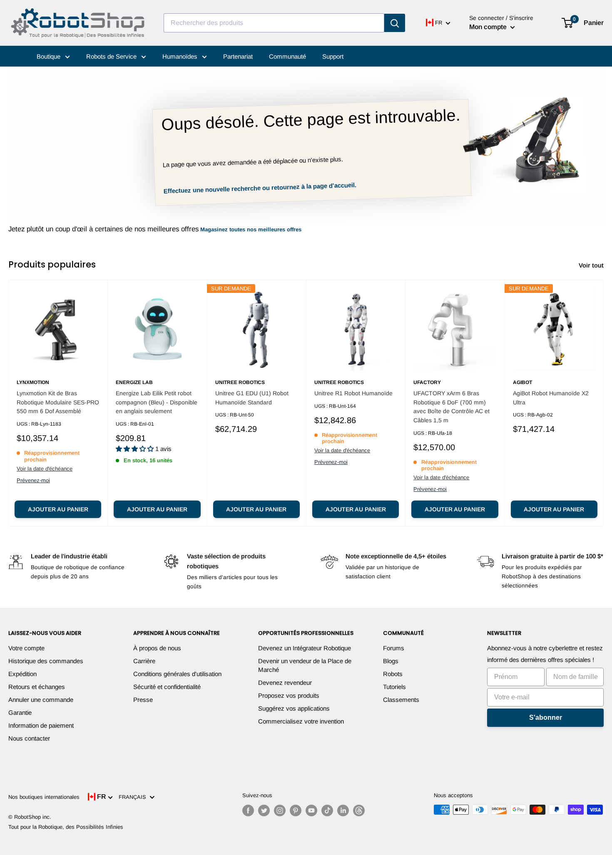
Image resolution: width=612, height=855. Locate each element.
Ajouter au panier (58, 509)
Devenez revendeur (285, 682)
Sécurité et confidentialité (167, 686)
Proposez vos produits (288, 695)
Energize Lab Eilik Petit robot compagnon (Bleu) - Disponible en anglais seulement (156, 402)
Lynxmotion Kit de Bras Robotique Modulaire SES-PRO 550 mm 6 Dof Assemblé (58, 402)
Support (332, 56)
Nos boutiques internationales (44, 797)
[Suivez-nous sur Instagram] (280, 810)
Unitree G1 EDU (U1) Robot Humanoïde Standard (252, 398)
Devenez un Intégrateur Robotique (304, 648)
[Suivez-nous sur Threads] (359, 810)
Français (134, 797)
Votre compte (26, 648)
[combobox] (274, 22)
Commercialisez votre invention (301, 721)
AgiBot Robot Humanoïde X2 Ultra (551, 398)
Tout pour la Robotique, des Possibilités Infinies (65, 827)
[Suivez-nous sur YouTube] (311, 810)
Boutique (49, 56)
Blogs (390, 660)
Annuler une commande (40, 699)
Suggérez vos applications (294, 708)
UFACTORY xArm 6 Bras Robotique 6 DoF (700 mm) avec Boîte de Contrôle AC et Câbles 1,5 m (451, 407)
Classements (401, 699)
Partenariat (238, 56)
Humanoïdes (180, 56)
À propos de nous (157, 648)
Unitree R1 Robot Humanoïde (353, 393)
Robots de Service (112, 56)
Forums (393, 648)
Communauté (287, 56)
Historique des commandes (45, 660)
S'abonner (545, 717)
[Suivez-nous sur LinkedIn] (343, 810)
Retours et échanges (36, 686)
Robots (393, 673)
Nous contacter (29, 738)
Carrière (144, 660)
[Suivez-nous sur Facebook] (248, 810)
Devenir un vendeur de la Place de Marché (304, 665)
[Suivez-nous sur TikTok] (327, 810)
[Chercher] (394, 23)
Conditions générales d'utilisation (177, 673)
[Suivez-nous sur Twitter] (264, 810)
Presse (143, 699)
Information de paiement (41, 725)
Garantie (20, 712)
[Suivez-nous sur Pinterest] (295, 810)
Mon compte (488, 26)
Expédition (22, 673)
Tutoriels (394, 686)
